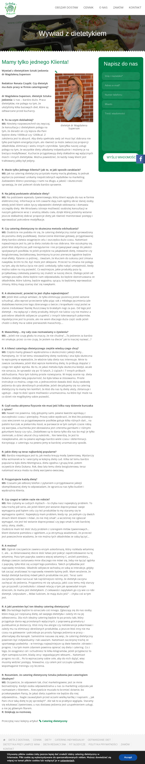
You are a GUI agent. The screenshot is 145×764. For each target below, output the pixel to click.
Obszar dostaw (66, 7)
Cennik (88, 7)
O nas (103, 7)
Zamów (118, 7)
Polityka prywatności (103, 744)
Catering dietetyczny (54, 721)
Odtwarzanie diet (99, 740)
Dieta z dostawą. (19, 740)
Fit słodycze (77, 744)
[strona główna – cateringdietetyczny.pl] (4, 740)
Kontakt (135, 7)
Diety (48, 740)
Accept (128, 757)
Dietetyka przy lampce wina (21, 744)
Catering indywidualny (70, 740)
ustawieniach (67, 760)
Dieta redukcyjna (54, 744)
